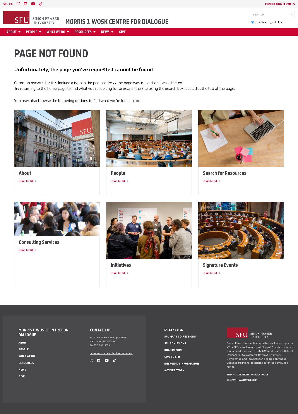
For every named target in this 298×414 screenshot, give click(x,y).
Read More (26, 181)
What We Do (56, 32)
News (105, 32)
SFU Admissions (175, 343)
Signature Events (220, 265)
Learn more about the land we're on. (111, 353)
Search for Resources (224, 173)
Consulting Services (280, 4)
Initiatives (121, 265)
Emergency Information (181, 363)
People (31, 32)
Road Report (173, 350)
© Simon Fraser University (242, 379)
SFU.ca (278, 22)
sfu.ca (8, 4)
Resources (83, 32)
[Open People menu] (40, 32)
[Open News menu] (113, 32)
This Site (261, 22)
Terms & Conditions (238, 374)
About (12, 32)
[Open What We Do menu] (68, 32)
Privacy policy (259, 374)
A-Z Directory (174, 370)
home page (56, 88)
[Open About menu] (20, 32)
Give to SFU (172, 357)
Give (122, 32)
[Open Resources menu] (95, 32)
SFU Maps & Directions (180, 336)
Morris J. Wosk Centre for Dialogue (116, 22)
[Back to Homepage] (31, 18)
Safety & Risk (173, 330)
